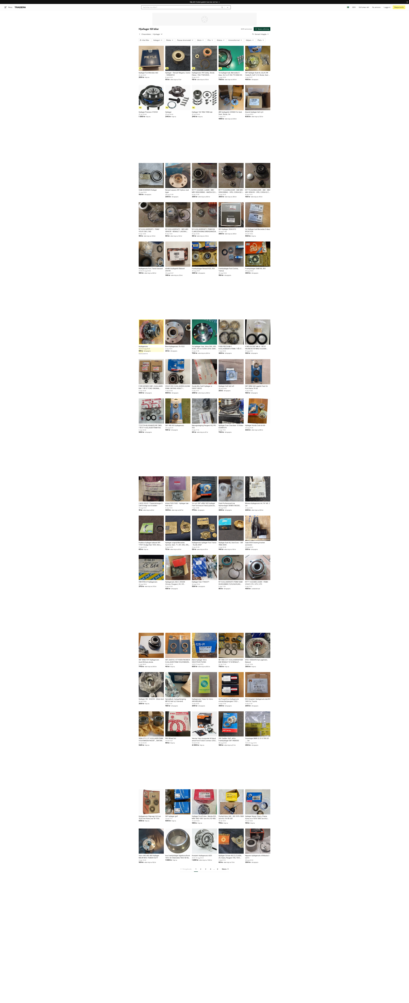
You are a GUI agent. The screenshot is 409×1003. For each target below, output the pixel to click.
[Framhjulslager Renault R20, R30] (204, 254)
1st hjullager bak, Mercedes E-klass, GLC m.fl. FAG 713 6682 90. (230, 74)
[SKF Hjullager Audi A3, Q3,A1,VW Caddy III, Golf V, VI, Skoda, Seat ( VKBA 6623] (257, 58)
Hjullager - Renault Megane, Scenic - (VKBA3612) (177, 74)
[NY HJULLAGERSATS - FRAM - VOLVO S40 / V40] (151, 214)
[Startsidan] (20, 7)
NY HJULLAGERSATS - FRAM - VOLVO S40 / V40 (149, 230)
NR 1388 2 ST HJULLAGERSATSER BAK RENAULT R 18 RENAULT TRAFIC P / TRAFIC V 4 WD (231, 661)
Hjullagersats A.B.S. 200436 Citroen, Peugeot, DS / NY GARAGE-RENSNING (175, 583)
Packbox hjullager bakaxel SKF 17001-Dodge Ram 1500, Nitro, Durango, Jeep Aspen (150, 544)
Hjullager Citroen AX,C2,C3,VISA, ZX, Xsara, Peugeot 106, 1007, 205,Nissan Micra (230, 857)
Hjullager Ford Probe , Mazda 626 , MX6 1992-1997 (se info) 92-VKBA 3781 (204, 817)
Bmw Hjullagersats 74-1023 (174, 346)
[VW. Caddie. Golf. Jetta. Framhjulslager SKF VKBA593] (231, 723)
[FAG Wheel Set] (177, 723)
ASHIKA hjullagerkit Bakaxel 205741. (175, 270)
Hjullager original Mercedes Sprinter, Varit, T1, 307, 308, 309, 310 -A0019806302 (177, 544)
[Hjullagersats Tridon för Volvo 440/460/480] (204, 684)
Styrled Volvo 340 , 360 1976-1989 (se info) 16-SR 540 (231, 817)
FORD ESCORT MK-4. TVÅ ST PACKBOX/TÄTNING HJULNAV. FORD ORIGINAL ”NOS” (256, 348)
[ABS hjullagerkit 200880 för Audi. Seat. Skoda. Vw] (231, 97)
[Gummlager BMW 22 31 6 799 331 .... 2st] (257, 723)
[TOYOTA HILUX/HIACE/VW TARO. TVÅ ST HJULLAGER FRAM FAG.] (151, 411)
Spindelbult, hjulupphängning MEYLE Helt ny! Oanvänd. (175, 700)
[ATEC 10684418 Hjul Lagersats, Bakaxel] (257, 645)
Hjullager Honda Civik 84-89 (255, 425)
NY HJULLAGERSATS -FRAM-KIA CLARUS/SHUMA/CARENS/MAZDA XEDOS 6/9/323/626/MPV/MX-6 (204, 230)
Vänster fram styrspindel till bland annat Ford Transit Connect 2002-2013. (204, 739)
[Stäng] (407, 2)
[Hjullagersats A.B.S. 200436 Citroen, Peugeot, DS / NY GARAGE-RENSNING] (177, 567)
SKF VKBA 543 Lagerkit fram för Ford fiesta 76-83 (256, 387)
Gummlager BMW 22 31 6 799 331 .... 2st (257, 739)
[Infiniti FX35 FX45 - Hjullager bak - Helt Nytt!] (177, 488)
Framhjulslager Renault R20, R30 (203, 268)
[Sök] (222, 7)
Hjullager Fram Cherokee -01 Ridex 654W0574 (231, 426)
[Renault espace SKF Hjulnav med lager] (177, 175)
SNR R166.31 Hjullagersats (148, 582)
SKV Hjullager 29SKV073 (227, 229)
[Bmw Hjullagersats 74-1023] (177, 332)
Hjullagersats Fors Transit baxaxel (151, 268)
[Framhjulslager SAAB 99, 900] (257, 254)
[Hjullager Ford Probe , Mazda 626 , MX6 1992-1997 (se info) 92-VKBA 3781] (204, 801)
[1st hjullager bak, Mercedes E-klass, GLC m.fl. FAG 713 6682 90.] (231, 58)
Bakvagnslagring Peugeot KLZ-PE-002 (204, 426)
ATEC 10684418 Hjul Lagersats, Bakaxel (256, 661)
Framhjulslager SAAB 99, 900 (255, 268)
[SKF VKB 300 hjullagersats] (177, 411)
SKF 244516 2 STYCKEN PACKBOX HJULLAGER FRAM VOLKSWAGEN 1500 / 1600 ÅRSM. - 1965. (177, 661)
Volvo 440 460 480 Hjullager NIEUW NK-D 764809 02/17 (149, 857)
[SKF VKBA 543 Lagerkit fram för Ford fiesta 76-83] (257, 371)
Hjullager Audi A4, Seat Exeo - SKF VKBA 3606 (231, 544)
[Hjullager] (177, 97)
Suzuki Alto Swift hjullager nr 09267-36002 (202, 387)
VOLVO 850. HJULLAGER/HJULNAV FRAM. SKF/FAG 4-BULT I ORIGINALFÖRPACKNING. (177, 387)
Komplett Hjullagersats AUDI (202, 855)
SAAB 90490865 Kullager (148, 190)
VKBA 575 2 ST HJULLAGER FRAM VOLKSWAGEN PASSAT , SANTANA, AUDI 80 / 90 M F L (151, 739)
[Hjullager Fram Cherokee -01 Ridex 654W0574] (231, 411)
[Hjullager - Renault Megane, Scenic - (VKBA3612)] (177, 58)
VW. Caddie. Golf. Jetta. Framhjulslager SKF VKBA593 (229, 739)
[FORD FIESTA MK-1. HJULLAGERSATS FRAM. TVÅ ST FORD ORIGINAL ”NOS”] (231, 332)
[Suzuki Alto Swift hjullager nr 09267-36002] (204, 371)
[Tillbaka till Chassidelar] (139, 34)
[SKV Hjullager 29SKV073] (231, 214)
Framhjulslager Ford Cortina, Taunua (228, 270)
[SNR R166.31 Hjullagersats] (151, 567)
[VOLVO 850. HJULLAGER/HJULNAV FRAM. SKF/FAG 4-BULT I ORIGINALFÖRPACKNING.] (177, 371)
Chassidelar (146, 34)
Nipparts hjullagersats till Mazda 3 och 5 (257, 857)
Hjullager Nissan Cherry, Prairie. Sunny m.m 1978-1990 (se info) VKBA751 (256, 817)
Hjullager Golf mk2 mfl (226, 386)
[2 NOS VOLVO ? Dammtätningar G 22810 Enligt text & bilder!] (151, 488)
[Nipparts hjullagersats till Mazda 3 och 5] (257, 841)
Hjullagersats (143, 346)
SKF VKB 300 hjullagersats (174, 425)
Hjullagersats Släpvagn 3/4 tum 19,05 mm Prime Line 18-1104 (150, 817)
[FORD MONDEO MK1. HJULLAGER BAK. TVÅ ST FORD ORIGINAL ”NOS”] (151, 371)
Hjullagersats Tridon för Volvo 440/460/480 (202, 700)
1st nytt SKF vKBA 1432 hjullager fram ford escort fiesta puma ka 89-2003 (203, 504)
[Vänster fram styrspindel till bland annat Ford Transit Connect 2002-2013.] (204, 723)
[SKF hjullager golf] (177, 801)
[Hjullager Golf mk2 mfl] (231, 371)
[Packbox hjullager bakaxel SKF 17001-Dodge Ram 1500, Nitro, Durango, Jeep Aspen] (151, 528)
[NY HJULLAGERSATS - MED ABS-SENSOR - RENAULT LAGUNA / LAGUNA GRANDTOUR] (177, 214)
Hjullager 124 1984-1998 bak (202, 112)
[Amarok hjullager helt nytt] (257, 97)
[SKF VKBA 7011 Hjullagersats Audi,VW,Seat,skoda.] (151, 645)
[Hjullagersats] (151, 332)
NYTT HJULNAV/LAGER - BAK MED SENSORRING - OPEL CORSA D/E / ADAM (231, 191)
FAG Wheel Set (170, 738)
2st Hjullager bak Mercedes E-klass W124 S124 (257, 230)
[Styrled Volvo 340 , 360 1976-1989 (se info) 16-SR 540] (231, 801)
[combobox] (183, 7)
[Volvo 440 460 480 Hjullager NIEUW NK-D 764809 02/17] (151, 841)
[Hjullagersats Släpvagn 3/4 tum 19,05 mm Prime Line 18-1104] (151, 801)
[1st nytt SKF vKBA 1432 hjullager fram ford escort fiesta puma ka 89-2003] (204, 488)
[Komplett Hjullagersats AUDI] (204, 841)
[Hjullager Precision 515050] (151, 97)
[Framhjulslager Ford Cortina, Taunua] (231, 254)
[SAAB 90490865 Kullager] (151, 175)
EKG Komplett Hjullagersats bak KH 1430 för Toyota (257, 700)
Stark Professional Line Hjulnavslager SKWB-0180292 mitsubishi (229, 504)
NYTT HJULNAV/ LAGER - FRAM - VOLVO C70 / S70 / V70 (257, 583)
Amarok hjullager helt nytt (254, 112)
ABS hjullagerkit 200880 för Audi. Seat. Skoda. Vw (230, 113)
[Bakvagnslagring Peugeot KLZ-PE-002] (204, 411)
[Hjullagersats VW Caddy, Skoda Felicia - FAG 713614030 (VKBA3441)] (204, 58)
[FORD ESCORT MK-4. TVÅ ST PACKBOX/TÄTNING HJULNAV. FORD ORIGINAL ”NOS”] (257, 332)
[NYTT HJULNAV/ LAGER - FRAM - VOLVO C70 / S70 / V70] (257, 567)
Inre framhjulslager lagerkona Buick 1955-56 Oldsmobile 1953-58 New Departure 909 (177, 857)
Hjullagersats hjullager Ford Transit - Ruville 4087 (204, 544)
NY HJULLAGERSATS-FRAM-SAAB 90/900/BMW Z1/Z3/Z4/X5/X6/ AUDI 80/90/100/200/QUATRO (231, 583)
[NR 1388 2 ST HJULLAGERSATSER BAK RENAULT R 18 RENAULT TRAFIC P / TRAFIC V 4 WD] (231, 645)
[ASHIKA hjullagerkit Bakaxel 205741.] (177, 254)
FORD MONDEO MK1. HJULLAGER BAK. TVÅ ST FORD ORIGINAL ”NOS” (151, 387)
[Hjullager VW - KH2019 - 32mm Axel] (151, 684)
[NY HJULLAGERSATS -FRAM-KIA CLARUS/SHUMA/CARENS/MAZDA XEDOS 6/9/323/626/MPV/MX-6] (204, 214)
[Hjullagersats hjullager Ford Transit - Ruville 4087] (204, 528)
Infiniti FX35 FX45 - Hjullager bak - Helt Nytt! (177, 504)
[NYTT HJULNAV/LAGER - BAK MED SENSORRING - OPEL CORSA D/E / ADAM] (231, 175)
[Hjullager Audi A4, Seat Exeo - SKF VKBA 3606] (231, 528)
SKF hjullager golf (171, 816)
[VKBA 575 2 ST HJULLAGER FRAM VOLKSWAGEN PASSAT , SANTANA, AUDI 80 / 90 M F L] (151, 723)
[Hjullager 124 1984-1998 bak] (204, 97)
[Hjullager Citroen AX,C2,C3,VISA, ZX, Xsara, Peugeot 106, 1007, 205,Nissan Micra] (231, 841)
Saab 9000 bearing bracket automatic (255, 544)
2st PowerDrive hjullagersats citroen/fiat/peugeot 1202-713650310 (229, 700)
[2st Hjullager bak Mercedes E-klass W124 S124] (257, 214)
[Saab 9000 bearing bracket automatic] (257, 528)
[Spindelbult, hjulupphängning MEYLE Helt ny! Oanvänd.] (177, 684)
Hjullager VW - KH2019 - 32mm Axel (151, 699)
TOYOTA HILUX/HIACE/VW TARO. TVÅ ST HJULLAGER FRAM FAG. (150, 426)
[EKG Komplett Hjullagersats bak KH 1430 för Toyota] (257, 684)
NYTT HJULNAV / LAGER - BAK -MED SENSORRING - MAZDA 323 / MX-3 (204, 191)
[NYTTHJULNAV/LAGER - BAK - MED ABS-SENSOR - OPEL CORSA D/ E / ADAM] (257, 175)
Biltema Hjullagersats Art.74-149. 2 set (257, 504)
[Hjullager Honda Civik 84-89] (257, 411)
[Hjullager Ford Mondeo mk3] (151, 58)
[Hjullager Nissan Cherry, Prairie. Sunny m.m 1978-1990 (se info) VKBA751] (257, 801)
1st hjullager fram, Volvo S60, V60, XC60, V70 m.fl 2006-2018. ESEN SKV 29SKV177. (204, 348)
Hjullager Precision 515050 (148, 112)
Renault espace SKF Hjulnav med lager (177, 191)
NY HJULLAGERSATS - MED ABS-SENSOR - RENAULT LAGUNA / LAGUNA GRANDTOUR (177, 230)
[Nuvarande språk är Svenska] (348, 7)
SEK (354, 7)
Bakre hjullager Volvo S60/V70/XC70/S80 (199, 661)
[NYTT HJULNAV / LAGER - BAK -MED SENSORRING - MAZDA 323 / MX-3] (204, 175)
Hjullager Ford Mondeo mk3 (148, 73)
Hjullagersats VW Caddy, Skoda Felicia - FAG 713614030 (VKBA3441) (203, 74)
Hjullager (168, 112)
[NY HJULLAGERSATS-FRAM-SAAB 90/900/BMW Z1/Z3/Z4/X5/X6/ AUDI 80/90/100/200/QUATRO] (231, 567)
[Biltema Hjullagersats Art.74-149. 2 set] (257, 488)
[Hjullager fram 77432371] (204, 567)
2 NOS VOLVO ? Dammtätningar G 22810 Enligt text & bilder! (151, 504)
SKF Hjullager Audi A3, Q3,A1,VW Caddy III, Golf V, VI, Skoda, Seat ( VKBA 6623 (257, 74)
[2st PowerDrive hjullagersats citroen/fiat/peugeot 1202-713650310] (231, 684)
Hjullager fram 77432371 (200, 582)
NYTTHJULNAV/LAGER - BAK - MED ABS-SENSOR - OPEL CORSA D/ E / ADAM (257, 191)
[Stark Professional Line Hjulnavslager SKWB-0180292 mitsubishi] (231, 488)
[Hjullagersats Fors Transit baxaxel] (151, 254)
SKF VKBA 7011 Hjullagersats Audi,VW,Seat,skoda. (149, 661)
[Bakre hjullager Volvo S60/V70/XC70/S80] (204, 645)
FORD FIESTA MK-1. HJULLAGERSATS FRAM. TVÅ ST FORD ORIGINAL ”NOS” (230, 348)
